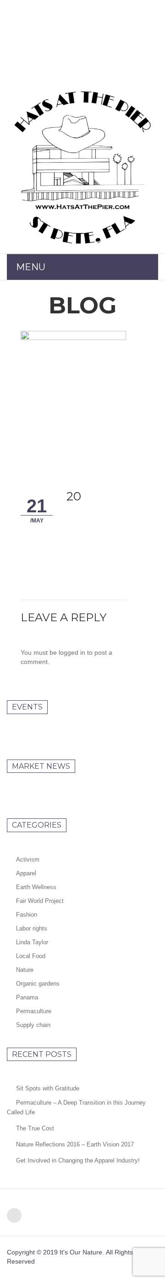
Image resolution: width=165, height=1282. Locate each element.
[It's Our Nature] (82, 167)
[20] (73, 399)
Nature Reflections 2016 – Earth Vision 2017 (75, 1144)
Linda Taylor (32, 942)
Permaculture (33, 1011)
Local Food (30, 956)
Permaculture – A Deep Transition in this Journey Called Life (76, 1107)
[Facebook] (14, 1215)
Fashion (26, 914)
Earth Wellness (36, 887)
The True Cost (35, 1128)
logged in (72, 652)
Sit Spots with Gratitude (47, 1088)
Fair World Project (40, 900)
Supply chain (33, 1024)
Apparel (26, 873)
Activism (27, 859)
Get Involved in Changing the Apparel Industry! (78, 1160)
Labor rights (31, 928)
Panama (27, 997)
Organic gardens (38, 983)
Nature (24, 969)
